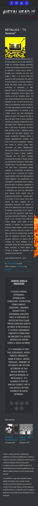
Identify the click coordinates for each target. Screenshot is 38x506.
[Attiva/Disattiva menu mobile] (34, 17)
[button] (6, 434)
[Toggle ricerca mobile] (30, 17)
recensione (8, 269)
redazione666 (11, 263)
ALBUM (18, 266)
